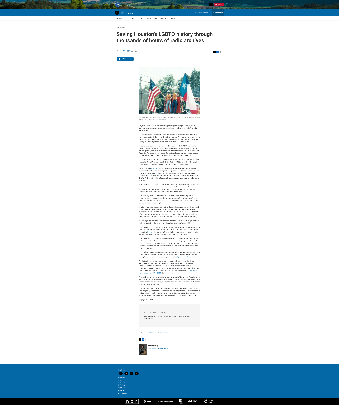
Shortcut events (144, 18)
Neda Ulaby (126, 50)
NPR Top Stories (163, 332)
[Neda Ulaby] (143, 349)
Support (163, 18)
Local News (119, 18)
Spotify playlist (182, 257)
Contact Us (121, 390)
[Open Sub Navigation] (124, 18)
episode (154, 168)
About (172, 18)
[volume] (122, 13)
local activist (151, 232)
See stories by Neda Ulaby (158, 348)
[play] (117, 13)
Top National (121, 27)
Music (154, 18)
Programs (130, 18)
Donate (219, 5)
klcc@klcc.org (121, 387)
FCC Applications (122, 393)
